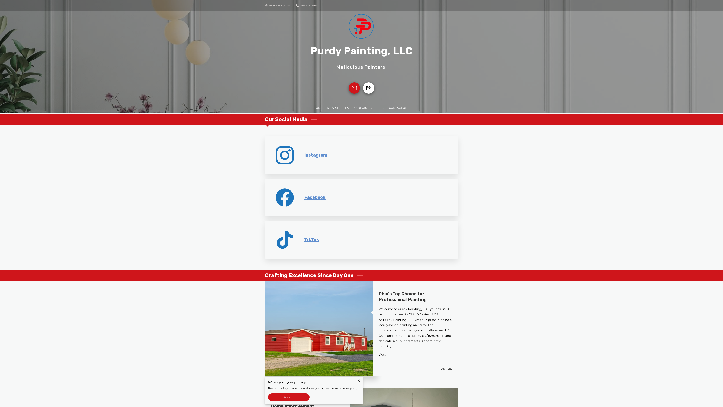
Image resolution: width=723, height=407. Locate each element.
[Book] (368, 88)
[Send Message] (354, 88)
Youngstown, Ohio (279, 5)
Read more (445, 368)
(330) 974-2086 (308, 5)
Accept (289, 397)
